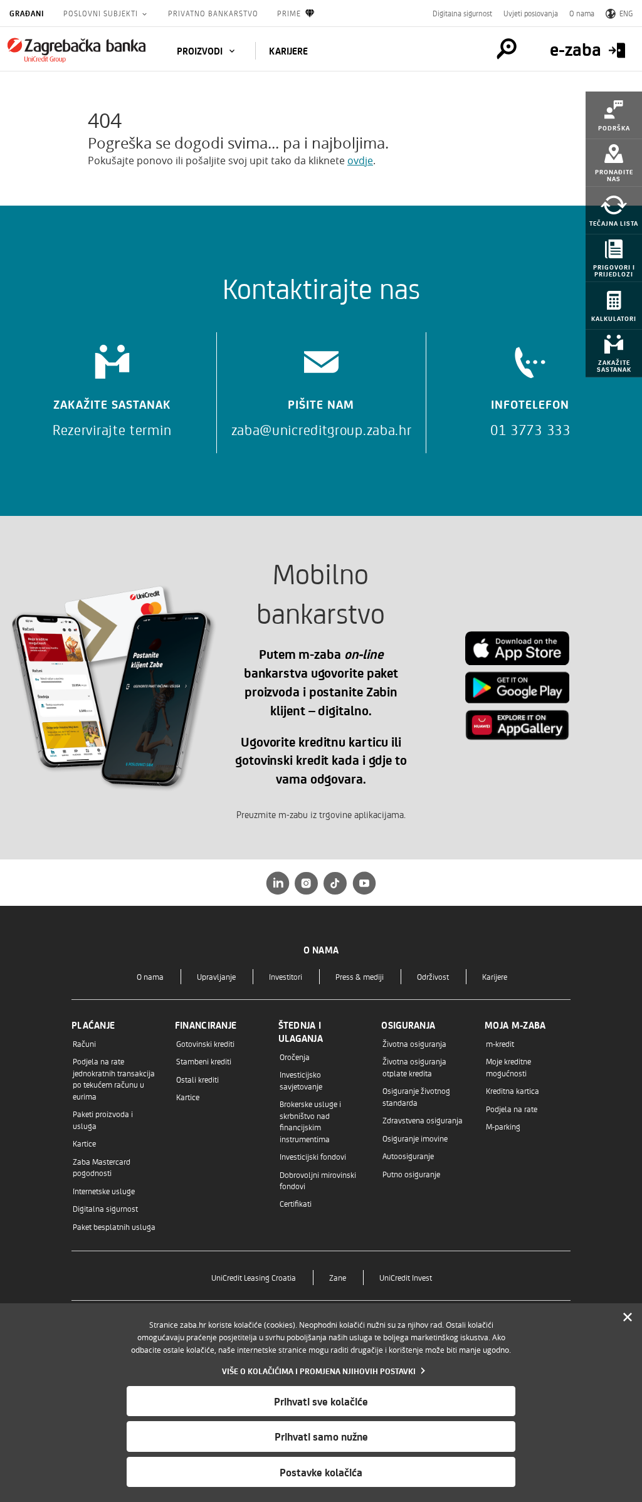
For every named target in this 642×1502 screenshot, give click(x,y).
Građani (27, 13)
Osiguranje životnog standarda (416, 1096)
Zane (337, 1277)
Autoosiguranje (408, 1156)
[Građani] (76, 50)
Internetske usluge (104, 1191)
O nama (581, 13)
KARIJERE (288, 51)
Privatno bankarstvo (213, 13)
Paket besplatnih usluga (114, 1226)
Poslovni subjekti (101, 13)
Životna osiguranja (414, 1043)
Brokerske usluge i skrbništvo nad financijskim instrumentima (310, 1121)
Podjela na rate (511, 1109)
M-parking (503, 1126)
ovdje (360, 160)
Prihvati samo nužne (321, 1436)
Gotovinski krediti (205, 1043)
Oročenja (295, 1057)
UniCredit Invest (405, 1277)
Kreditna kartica (512, 1090)
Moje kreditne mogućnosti (508, 1066)
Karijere (494, 976)
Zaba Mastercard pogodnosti (101, 1167)
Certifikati (296, 1203)
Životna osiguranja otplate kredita (414, 1066)
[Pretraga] (507, 49)
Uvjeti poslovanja (530, 13)
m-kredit (500, 1043)
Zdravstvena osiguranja (422, 1120)
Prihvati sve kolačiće (321, 1401)
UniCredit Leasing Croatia (253, 1277)
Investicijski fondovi (313, 1156)
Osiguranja (408, 1025)
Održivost (433, 976)
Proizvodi (201, 51)
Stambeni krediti (203, 1061)
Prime (289, 13)
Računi (84, 1043)
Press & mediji (359, 976)
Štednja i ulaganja (300, 1031)
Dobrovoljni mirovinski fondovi (318, 1180)
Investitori (285, 976)
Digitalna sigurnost (462, 13)
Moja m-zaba (515, 1025)
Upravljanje (216, 976)
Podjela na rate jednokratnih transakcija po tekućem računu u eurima (114, 1078)
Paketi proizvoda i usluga (103, 1119)
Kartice (84, 1143)
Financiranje (206, 1025)
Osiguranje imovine (415, 1138)
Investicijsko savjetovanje (301, 1079)
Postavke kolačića (321, 1471)
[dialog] (321, 1402)
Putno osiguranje (411, 1174)
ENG (626, 13)
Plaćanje (93, 1025)
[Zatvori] (627, 1318)
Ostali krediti (197, 1079)
